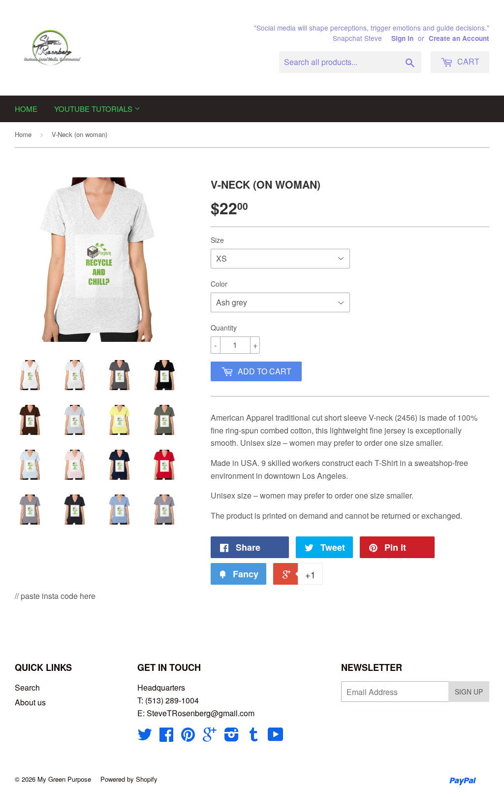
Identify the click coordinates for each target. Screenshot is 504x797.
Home (26, 108)
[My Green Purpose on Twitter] (144, 737)
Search (27, 687)
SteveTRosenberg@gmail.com (200, 713)
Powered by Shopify (129, 779)
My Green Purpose (64, 779)
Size (217, 240)
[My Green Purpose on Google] (209, 737)
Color (219, 284)
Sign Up (469, 692)
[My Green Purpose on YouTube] (276, 737)
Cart (467, 61)
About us (30, 702)
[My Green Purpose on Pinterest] (188, 737)
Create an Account (459, 38)
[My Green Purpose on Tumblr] (253, 737)
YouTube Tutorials (94, 108)
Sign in (402, 38)
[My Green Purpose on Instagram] (231, 737)
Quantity (224, 327)
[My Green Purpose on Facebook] (166, 737)
